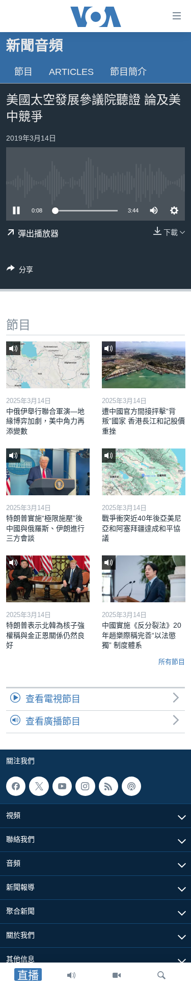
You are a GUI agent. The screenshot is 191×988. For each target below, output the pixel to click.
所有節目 (171, 661)
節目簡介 (128, 72)
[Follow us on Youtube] (62, 786)
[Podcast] (131, 786)
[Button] (20, 271)
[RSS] (108, 786)
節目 (23, 72)
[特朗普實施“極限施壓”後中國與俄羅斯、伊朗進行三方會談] (48, 471)
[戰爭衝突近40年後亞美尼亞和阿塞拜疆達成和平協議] (143, 471)
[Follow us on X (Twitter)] (38, 786)
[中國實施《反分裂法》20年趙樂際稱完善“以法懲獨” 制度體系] (143, 578)
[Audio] (71, 975)
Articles (71, 72)
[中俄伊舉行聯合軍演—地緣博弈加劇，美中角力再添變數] (48, 364)
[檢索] (161, 975)
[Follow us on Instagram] (85, 786)
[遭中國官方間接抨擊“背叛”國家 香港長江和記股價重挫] (143, 364)
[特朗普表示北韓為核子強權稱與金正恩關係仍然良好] (48, 578)
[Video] (116, 975)
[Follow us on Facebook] (15, 786)
